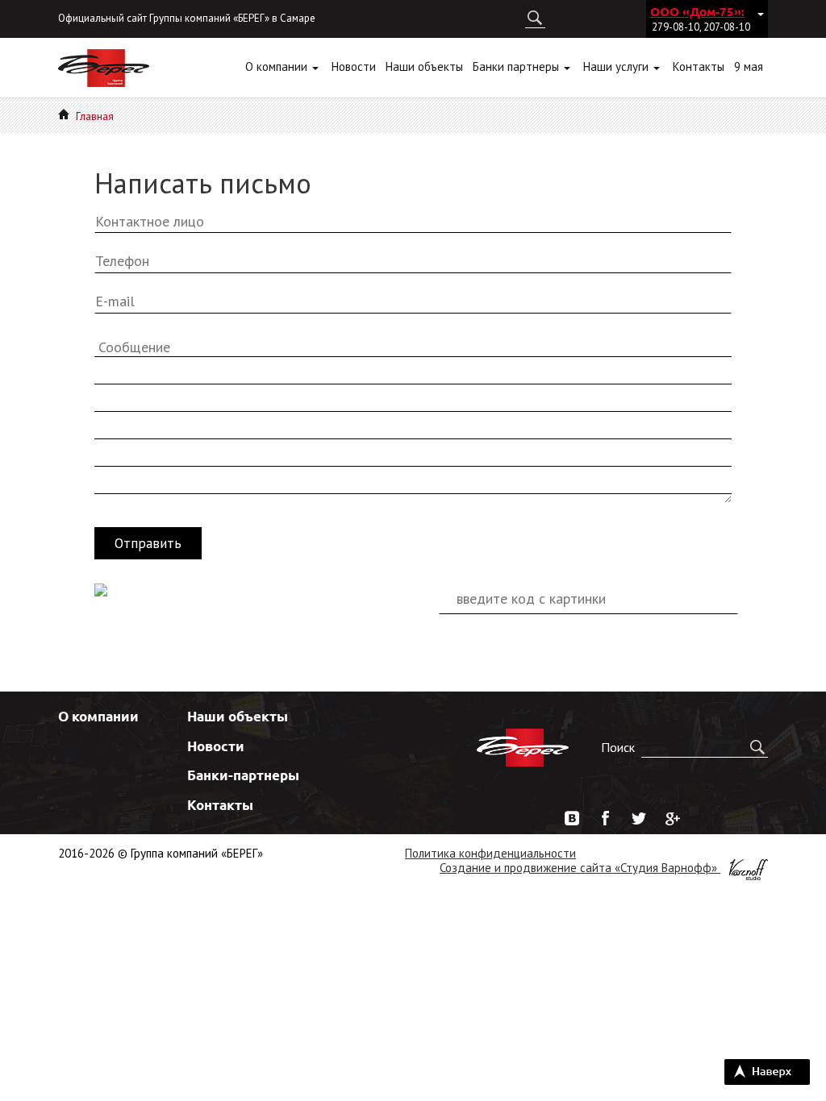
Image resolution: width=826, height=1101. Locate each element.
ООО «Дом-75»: (697, 11)
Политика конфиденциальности (490, 853)
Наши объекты (237, 716)
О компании (98, 716)
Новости (215, 745)
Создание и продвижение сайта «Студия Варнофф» (580, 867)
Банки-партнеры (243, 775)
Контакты (220, 804)
